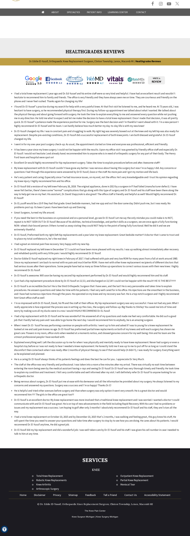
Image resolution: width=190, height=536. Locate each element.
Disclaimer (39, 495)
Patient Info (94, 12)
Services (95, 460)
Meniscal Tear (127, 484)
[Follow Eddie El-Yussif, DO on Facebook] (152, 4)
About (55, 12)
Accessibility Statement (157, 495)
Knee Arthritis (43, 484)
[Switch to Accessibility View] (4, 529)
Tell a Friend (110, 495)
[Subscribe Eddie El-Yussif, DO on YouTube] (169, 4)
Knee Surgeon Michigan (83, 517)
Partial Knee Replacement (134, 480)
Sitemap (73, 495)
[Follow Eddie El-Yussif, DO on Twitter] (177, 3)
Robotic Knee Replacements (51, 480)
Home (42, 12)
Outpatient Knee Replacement (136, 476)
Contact (141, 12)
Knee (96, 470)
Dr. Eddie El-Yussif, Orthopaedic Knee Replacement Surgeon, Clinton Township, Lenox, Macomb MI (81, 61)
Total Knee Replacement (49, 476)
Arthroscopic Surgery (47, 488)
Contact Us (130, 495)
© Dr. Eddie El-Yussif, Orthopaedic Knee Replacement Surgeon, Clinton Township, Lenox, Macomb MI (95, 504)
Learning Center (118, 12)
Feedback (90, 495)
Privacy (57, 495)
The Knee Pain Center (95, 511)
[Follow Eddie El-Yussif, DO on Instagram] (160, 4)
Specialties (73, 12)
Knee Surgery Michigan (107, 517)
